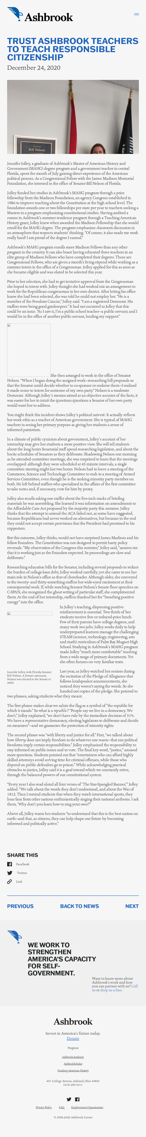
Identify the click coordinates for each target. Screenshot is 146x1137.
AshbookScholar (73, 1064)
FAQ (61, 1107)
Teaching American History (73, 1070)
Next (132, 906)
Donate (73, 1038)
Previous (20, 906)
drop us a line (111, 990)
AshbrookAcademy (73, 1057)
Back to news (79, 906)
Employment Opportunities (87, 1107)
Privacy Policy (44, 1107)
